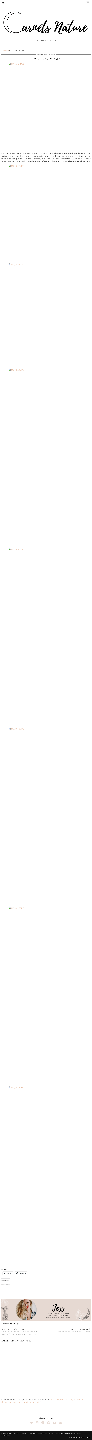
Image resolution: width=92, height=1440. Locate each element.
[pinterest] (48, 1423)
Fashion (52, 54)
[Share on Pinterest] (17, 1324)
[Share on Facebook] (11, 1324)
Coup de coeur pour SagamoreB (74, 1330)
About (24, 1434)
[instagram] (37, 1423)
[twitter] (31, 1423)
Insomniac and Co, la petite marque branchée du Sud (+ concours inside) (20, 1331)
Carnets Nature (13, 1434)
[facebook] (42, 1423)
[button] (89, 3)
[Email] (60, 1423)
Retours (6, 1435)
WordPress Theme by (79, 1437)
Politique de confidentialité (41, 1434)
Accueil (5, 50)
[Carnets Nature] (46, 20)
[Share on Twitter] (14, 1324)
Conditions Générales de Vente (69, 1434)
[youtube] (54, 1423)
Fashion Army (46, 59)
